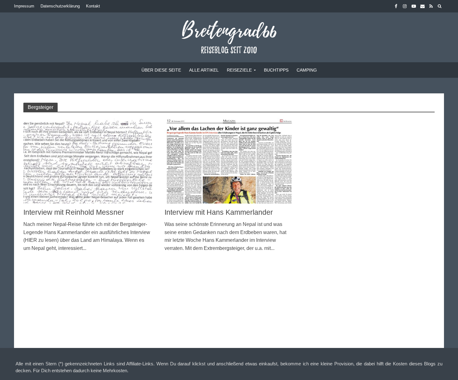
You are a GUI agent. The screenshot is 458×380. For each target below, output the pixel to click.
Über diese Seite (161, 70)
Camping (307, 70)
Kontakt (93, 6)
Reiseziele (239, 70)
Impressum (24, 6)
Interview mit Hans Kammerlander (219, 212)
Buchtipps (276, 70)
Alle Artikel (204, 70)
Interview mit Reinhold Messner (73, 212)
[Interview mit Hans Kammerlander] (229, 160)
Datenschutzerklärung (60, 6)
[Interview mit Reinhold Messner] (87, 160)
